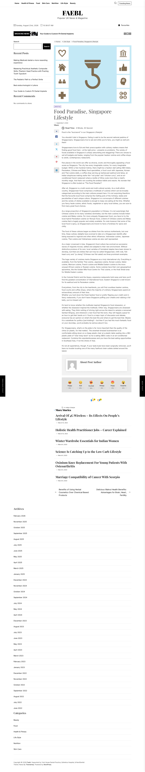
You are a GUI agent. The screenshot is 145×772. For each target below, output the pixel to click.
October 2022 (19, 685)
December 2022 (20, 673)
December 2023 (20, 621)
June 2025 (18, 551)
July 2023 (18, 632)
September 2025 (20, 533)
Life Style (64, 3)
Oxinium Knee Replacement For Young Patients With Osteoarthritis (91, 464)
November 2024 (20, 586)
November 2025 (20, 522)
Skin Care (46, 3)
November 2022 (20, 679)
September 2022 (20, 691)
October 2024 (19, 592)
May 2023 (18, 644)
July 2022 (18, 702)
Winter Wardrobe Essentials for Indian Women (87, 441)
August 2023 (19, 626)
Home (17, 3)
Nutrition (55, 3)
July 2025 (18, 545)
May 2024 (18, 609)
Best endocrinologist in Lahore (26, 85)
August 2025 (19, 539)
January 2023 (19, 667)
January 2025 (19, 574)
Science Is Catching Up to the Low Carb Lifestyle (88, 452)
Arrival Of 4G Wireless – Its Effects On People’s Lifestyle (87, 417)
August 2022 (19, 696)
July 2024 (18, 603)
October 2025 (19, 527)
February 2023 (19, 661)
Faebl (72, 13)
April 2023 (18, 650)
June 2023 (18, 638)
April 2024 (18, 615)
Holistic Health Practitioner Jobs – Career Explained (91, 430)
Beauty (73, 3)
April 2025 (18, 562)
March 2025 (18, 568)
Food (38, 3)
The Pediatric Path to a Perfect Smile (28, 79)
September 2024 (20, 597)
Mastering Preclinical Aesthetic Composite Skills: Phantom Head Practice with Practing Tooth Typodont (31, 71)
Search (16, 42)
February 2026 (19, 516)
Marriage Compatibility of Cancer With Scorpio (88, 477)
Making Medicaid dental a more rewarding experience (30, 61)
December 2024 (20, 580)
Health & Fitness (27, 3)
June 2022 (18, 708)
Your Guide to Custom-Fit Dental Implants (30, 91)
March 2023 (18, 656)
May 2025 (18, 557)
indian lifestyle (70, 407)
